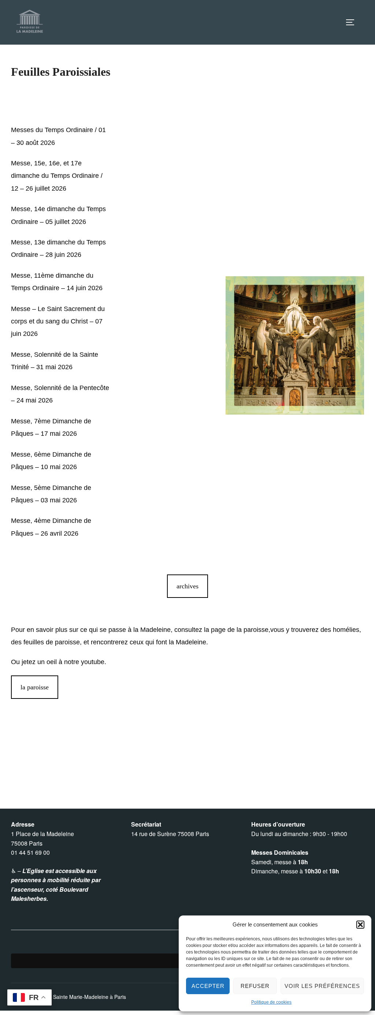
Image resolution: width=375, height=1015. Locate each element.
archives (187, 586)
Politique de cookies (271, 1002)
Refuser (255, 986)
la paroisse (35, 687)
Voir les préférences (322, 986)
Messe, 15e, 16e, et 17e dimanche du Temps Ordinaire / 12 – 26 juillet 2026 (57, 176)
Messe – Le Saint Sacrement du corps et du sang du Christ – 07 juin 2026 (58, 321)
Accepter (208, 986)
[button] (360, 924)
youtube (92, 662)
